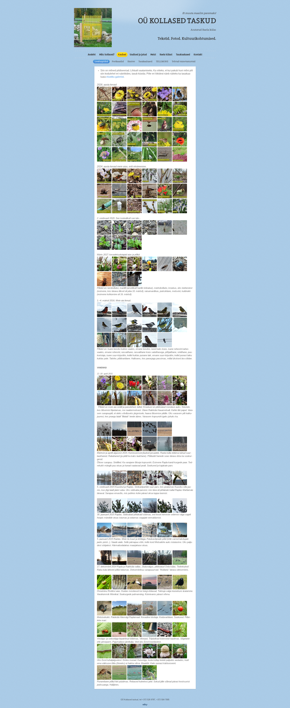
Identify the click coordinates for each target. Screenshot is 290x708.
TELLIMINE (162, 61)
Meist (153, 54)
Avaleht (92, 54)
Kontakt (198, 54)
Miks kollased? (106, 54)
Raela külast (166, 54)
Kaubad (122, 54)
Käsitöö (131, 61)
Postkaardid (118, 61)
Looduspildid (101, 61)
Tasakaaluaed (183, 54)
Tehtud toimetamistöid (183, 61)
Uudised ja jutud (138, 54)
